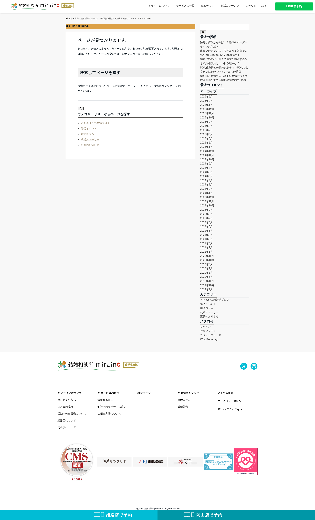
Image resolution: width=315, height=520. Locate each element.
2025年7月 (206, 130)
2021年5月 (206, 243)
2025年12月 (207, 109)
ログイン (205, 326)
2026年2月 (206, 100)
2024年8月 (206, 167)
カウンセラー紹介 (256, 6)
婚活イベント (89, 128)
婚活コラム (87, 134)
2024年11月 (207, 155)
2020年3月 (206, 276)
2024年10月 (207, 159)
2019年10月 (207, 285)
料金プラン (207, 6)
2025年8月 (206, 126)
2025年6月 (206, 134)
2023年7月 (206, 218)
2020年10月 (207, 260)
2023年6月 (206, 222)
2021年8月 (206, 235)
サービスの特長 (185, 5)
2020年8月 (206, 264)
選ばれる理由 (105, 399)
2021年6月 (206, 239)
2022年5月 (206, 230)
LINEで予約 (294, 6)
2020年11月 (207, 256)
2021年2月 (206, 247)
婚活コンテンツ (230, 5)
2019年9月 (206, 289)
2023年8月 (206, 214)
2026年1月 (206, 105)
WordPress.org (209, 339)
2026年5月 (206, 96)
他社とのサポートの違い (111, 406)
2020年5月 (206, 272)
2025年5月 (206, 138)
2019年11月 (207, 281)
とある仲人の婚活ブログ (95, 123)
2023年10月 (207, 205)
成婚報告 (183, 406)
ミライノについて (158, 5)
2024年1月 (206, 193)
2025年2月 (206, 142)
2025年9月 (206, 121)
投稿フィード (208, 330)
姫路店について (66, 420)
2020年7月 (206, 268)
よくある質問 (225, 393)
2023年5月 (206, 226)
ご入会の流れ (65, 406)
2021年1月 (206, 251)
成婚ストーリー (90, 139)
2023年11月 (207, 201)
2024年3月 (206, 184)
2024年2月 (206, 188)
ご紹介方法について (109, 413)
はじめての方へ (66, 399)
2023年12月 (207, 197)
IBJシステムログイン (230, 409)
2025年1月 (206, 146)
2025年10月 (207, 117)
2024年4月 (206, 180)
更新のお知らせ (90, 145)
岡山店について (66, 427)
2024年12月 (207, 151)
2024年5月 (206, 176)
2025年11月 (207, 113)
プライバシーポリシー (231, 401)
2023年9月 (206, 209)
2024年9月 (206, 163)
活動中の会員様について (71, 413)
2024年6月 (206, 172)
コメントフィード (210, 335)
